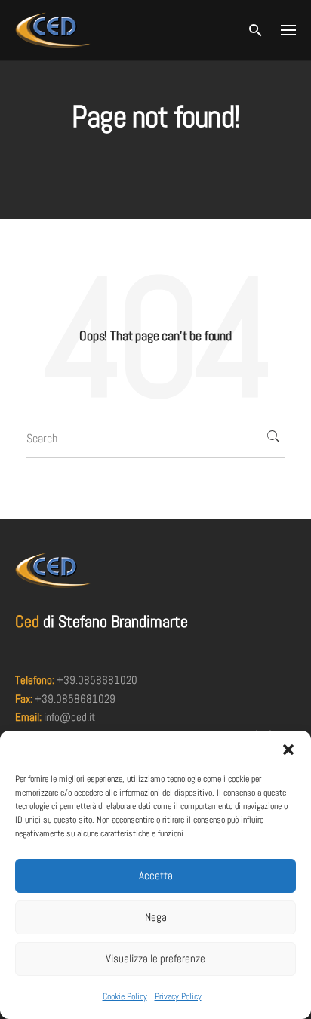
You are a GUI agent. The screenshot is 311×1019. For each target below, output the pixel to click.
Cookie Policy (125, 996)
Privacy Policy (178, 996)
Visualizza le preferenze (155, 958)
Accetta (156, 875)
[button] (288, 749)
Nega (156, 917)
